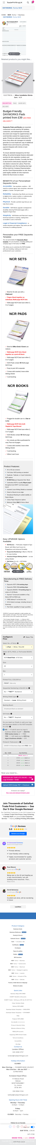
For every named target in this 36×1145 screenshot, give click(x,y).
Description (7, 103)
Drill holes (6, 714)
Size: (4, 662)
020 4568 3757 (18, 1052)
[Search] (28, 2)
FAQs (15, 103)
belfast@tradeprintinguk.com (18, 1095)
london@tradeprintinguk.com (18, 1056)
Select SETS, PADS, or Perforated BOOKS (17, 652)
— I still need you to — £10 (17, 737)
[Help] (4, 654)
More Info (22, 103)
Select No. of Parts (9, 643)
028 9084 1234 (18, 1091)
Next (34, 81)
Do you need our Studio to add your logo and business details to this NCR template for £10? (17, 724)
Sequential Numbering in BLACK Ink (15, 688)
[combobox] (18, 647)
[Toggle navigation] (3, 2)
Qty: (4, 671)
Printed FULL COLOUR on (12, 679)
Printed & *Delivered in (11, 742)
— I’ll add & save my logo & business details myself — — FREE (17, 732)
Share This (29, 637)
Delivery (6, 106)
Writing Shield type (9, 697)
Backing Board (8, 705)
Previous (2, 81)
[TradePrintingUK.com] (14, 2)
